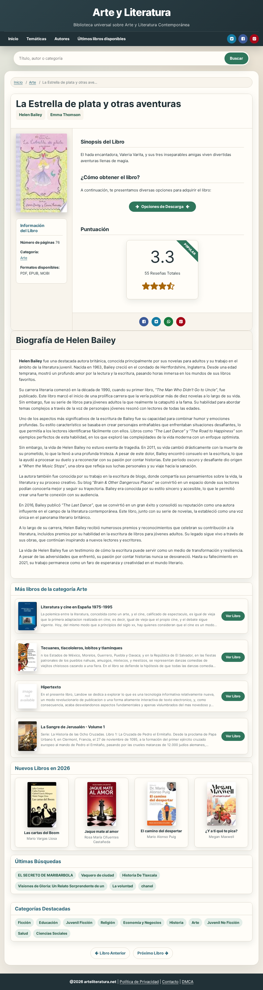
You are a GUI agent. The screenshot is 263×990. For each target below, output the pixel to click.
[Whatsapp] (168, 321)
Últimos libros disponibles (102, 38)
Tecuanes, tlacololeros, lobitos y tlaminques (81, 647)
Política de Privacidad (139, 981)
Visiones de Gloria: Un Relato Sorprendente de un (61, 886)
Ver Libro (233, 616)
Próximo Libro (150, 953)
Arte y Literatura (131, 12)
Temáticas (36, 38)
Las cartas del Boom (41, 832)
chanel (147, 886)
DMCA (187, 981)
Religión (108, 922)
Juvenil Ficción (79, 922)
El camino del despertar (161, 831)
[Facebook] (243, 38)
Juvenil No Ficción (223, 922)
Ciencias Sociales (51, 933)
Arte (32, 82)
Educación (48, 922)
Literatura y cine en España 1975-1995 (76, 606)
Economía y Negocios (142, 922)
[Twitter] (231, 38)
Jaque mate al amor (101, 831)
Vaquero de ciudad (97, 875)
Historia (176, 922)
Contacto (170, 981)
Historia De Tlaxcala (139, 875)
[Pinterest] (254, 38)
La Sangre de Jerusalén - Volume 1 (73, 726)
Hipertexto (51, 687)
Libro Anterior (113, 953)
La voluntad (122, 886)
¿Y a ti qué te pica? (221, 831)
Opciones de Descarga (162, 206)
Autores (61, 38)
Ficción (24, 922)
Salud (23, 933)
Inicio (13, 38)
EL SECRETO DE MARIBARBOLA (45, 875)
